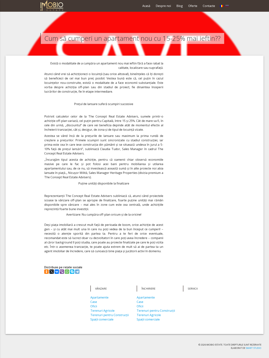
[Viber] (62, 271)
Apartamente (99, 297)
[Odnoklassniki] (46, 271)
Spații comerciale (101, 319)
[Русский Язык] (227, 6)
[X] (51, 271)
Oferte (192, 6)
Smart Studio (253, 348)
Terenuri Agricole (102, 311)
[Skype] (72, 271)
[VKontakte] (57, 271)
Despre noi (163, 6)
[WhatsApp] (67, 271)
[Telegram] (77, 271)
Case (93, 302)
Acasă (146, 6)
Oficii (93, 306)
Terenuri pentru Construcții (109, 315)
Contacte (209, 6)
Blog (179, 6)
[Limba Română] (221, 6)
